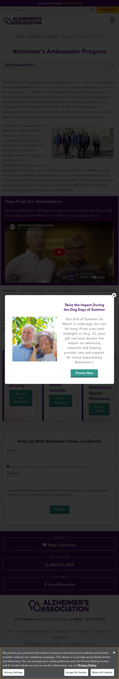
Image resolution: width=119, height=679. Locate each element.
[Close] (114, 652)
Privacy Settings (13, 672)
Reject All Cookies (102, 672)
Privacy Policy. (87, 665)
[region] (59, 663)
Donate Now (84, 373)
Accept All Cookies (76, 672)
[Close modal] (114, 295)
